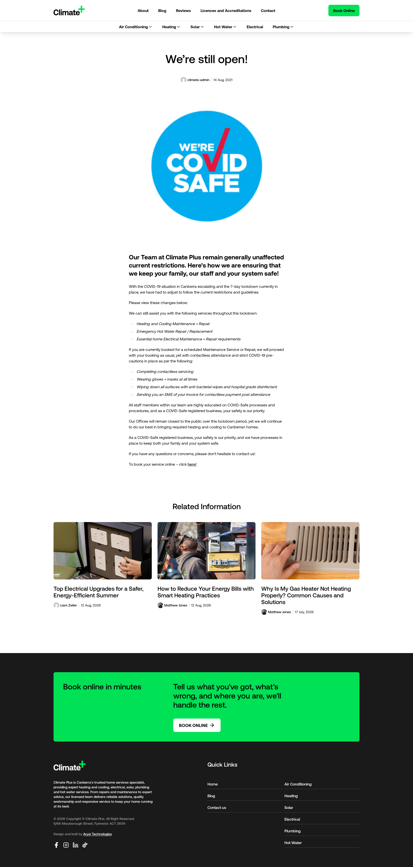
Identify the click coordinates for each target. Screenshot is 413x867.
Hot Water (293, 842)
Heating (291, 795)
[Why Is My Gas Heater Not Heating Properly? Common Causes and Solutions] (310, 550)
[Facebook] (56, 845)
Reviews (183, 10)
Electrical (292, 819)
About (143, 10)
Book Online (344, 10)
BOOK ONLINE (193, 725)
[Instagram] (66, 845)
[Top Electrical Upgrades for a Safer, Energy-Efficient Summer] (103, 550)
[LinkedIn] (75, 845)
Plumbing (292, 831)
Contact (268, 10)
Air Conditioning (298, 784)
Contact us (216, 807)
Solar (288, 807)
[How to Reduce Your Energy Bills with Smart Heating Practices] (207, 550)
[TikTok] (85, 845)
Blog (162, 10)
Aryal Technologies (97, 834)
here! (192, 464)
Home (212, 784)
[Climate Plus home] (69, 10)
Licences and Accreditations (226, 10)
